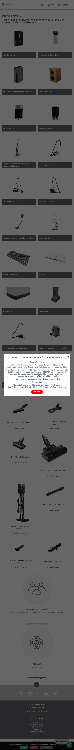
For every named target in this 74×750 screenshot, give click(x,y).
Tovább (37, 392)
